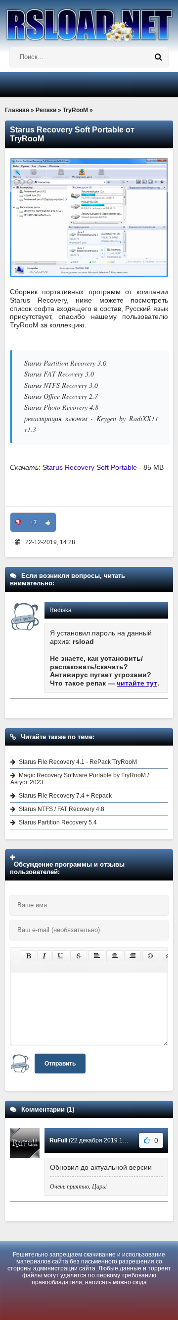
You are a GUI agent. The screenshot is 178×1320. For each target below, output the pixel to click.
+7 (33, 522)
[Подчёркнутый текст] (60, 955)
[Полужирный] (28, 955)
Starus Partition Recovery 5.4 (58, 822)
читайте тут (137, 683)
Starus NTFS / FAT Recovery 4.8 (61, 809)
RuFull (58, 1140)
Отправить (60, 1063)
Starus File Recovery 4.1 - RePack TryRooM (78, 761)
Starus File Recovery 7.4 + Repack (65, 795)
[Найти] (158, 57)
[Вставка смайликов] (150, 955)
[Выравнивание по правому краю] (132, 955)
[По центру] (114, 955)
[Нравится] (48, 522)
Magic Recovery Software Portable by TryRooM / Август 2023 (79, 779)
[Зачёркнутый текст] (78, 955)
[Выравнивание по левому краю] (97, 955)
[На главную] (89, 21)
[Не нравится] (18, 522)
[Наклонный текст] (44, 955)
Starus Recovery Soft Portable (90, 467)
